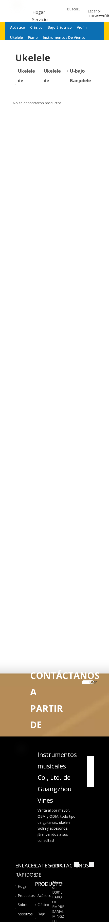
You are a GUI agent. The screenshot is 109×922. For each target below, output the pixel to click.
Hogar (38, 12)
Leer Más (93, 683)
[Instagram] (90, 783)
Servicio (40, 19)
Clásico (43, 904)
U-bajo (77, 71)
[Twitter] (90, 768)
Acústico (44, 895)
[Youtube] (90, 775)
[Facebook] (90, 760)
